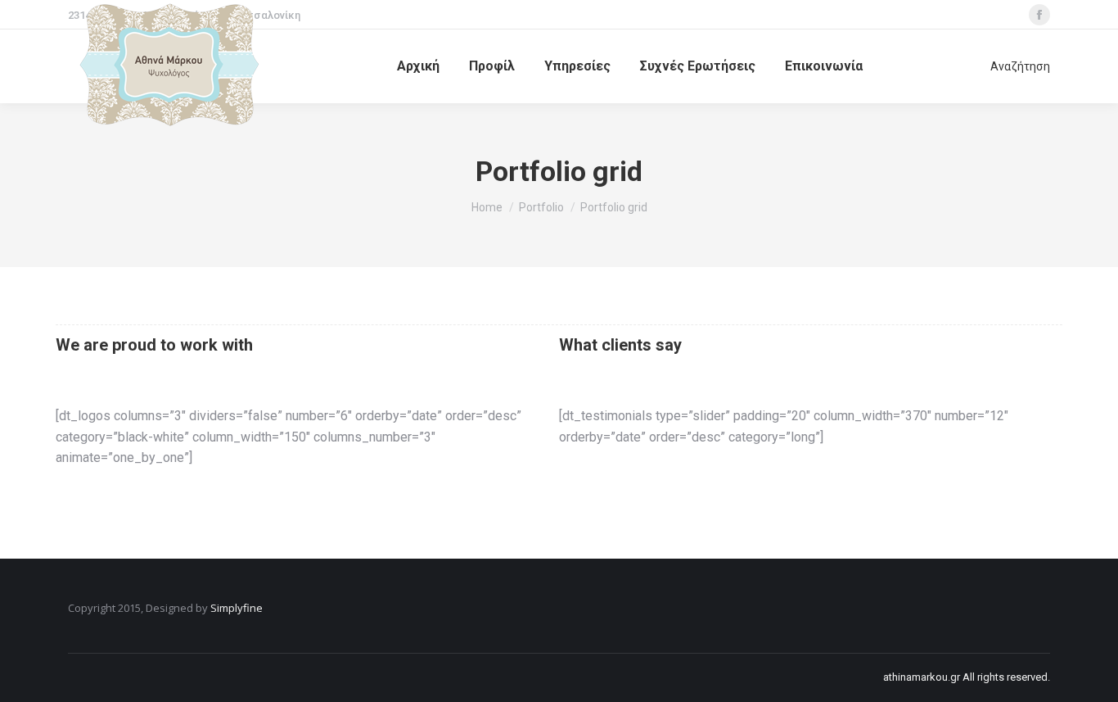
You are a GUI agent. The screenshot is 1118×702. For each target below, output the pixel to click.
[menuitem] (418, 66)
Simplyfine (236, 607)
